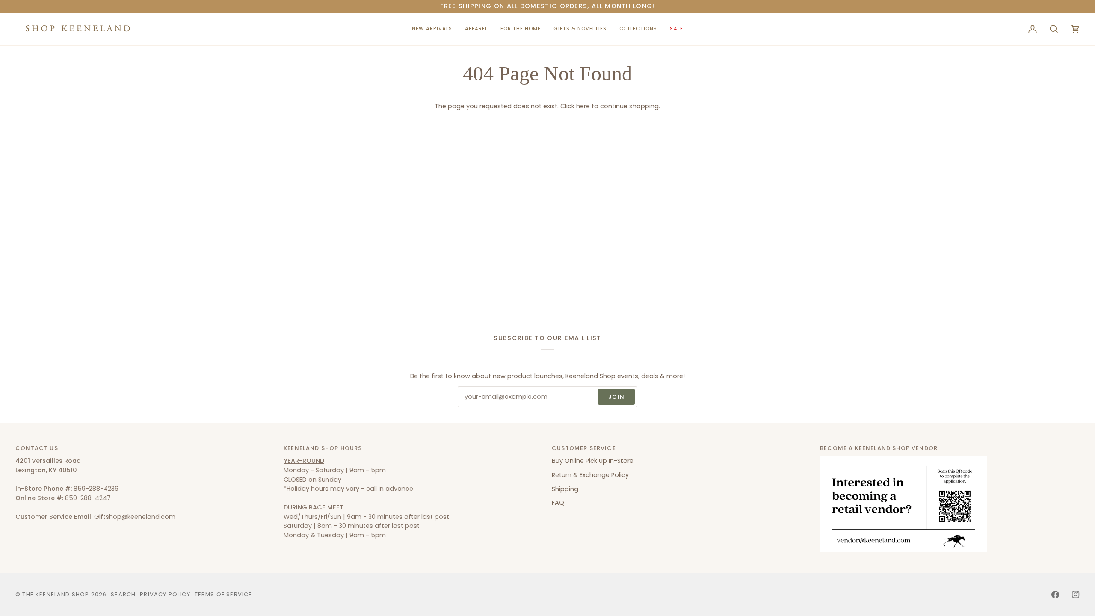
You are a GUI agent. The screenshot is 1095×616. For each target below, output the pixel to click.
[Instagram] (1076, 594)
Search (123, 594)
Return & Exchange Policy (590, 475)
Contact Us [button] (36, 448)
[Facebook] (1055, 594)
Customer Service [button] (584, 448)
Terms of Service (223, 594)
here (583, 106)
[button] (476, 29)
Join (616, 397)
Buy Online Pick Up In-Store (592, 460)
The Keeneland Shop (55, 594)
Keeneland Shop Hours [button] (323, 448)
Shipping (565, 489)
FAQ (558, 502)
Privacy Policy (165, 594)
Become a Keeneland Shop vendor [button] (879, 448)
